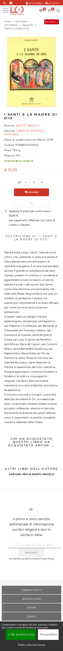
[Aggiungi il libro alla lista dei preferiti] (31, 203)
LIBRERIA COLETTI (31, 590)
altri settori (51, 21)
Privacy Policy (46, 558)
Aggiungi (33, 192)
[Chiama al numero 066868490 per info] (5, 2)
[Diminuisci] (26, 182)
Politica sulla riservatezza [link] (31, 644)
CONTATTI (31, 616)
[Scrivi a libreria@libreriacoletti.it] (11, 2)
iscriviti (31, 552)
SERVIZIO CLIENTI (31, 599)
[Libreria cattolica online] (17, 11)
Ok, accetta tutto (22, 634)
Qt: (20, 182)
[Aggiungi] (41, 182)
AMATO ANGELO (43, 474)
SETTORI (31, 607)
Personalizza (48, 634)
